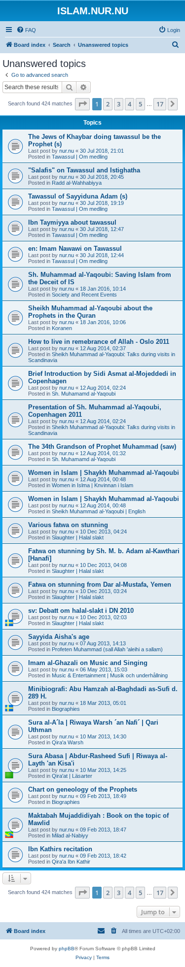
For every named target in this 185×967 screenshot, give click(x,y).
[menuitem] (26, 30)
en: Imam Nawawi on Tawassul (75, 248)
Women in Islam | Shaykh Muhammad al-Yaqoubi (103, 472)
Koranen (62, 328)
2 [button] (108, 104)
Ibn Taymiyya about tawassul (72, 222)
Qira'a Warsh (67, 742)
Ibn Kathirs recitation (60, 849)
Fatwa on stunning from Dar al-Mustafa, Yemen (99, 584)
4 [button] (129, 104)
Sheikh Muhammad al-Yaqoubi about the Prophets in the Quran (90, 311)
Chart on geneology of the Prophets (82, 789)
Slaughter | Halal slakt (78, 537)
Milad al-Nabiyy (70, 835)
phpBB (66, 948)
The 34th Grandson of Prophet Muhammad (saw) (102, 446)
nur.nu (66, 151)
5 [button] (140, 104)
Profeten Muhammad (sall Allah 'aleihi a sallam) (107, 649)
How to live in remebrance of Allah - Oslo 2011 (98, 341)
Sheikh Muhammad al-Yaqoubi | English (99, 511)
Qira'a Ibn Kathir (71, 862)
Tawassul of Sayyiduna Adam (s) (77, 196)
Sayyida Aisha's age (58, 636)
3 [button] (118, 104)
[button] (82, 104)
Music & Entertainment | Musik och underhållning (110, 675)
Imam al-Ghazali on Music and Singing (88, 663)
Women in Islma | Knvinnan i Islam (92, 485)
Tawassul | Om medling (80, 157)
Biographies (66, 709)
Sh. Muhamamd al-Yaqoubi (83, 394)
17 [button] (159, 104)
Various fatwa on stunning (68, 525)
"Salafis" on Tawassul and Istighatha (84, 170)
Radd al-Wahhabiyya (77, 183)
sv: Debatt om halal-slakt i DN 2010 (81, 610)
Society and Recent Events (84, 295)
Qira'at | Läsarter (72, 776)
